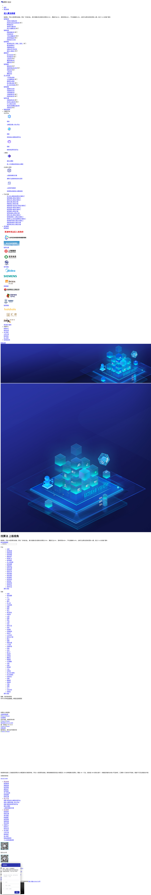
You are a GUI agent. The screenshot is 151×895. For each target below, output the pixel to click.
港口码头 (9, 612)
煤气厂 (9, 652)
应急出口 (9, 676)
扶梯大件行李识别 (12, 49)
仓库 (8, 663)
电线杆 (9, 654)
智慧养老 (9, 583)
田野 (8, 618)
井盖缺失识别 (10, 90)
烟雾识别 (9, 62)
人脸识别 (9, 71)
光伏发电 (9, 605)
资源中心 (6, 825)
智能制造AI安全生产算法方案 (16, 205)
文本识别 (9, 689)
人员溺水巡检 (10, 77)
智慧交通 (6, 98)
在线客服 (3, 717)
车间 (8, 650)
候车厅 (9, 633)
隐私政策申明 (7, 838)
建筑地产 (6, 53)
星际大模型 (7, 806)
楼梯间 (9, 680)
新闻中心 (6, 328)
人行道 (9, 644)
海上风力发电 (10, 672)
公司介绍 (6, 334)
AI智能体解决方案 (9, 808)
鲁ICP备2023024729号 (34, 881)
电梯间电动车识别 (12, 68)
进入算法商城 (9, 13)
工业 (8, 669)
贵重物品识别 (10, 47)
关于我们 (6, 830)
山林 (8, 616)
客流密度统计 (10, 45)
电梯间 (9, 682)
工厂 (8, 597)
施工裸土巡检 (10, 83)
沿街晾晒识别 (10, 92)
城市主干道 (10, 637)
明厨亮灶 (9, 566)
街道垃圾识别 (10, 96)
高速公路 (9, 642)
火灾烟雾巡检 (10, 79)
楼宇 (8, 601)
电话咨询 (3, 723)
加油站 (9, 629)
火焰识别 (9, 58)
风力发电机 (10, 674)
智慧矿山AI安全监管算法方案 (16, 218)
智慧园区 (6, 64)
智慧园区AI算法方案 (12, 211)
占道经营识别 (10, 94)
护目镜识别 (10, 34)
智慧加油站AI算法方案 (13, 213)
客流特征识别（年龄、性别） (15, 43)
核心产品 (6, 798)
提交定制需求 (18, 698)
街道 (8, 648)
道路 (8, 640)
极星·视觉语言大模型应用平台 (12, 800)
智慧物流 (9, 579)
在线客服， (10, 698)
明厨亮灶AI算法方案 (12, 203)
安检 (8, 627)
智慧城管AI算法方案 (14, 198)
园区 (8, 608)
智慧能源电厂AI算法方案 (15, 217)
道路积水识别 (10, 88)
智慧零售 (6, 41)
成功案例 (6, 810)
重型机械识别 (10, 60)
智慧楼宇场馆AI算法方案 (15, 220)
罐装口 (9, 657)
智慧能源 (6, 19)
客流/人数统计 (11, 51)
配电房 (9, 667)
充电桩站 (9, 631)
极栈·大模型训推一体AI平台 (11, 802)
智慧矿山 (9, 558)
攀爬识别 (9, 73)
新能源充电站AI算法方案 (14, 222)
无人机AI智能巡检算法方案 (16, 196)
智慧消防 (9, 575)
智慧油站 (9, 573)
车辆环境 (9, 646)
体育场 (9, 614)
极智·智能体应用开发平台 (11, 804)
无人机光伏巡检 (11, 85)
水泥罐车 (9, 661)
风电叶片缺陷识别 (12, 21)
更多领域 (6, 823)
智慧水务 (9, 571)
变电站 (9, 655)
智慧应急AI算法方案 (14, 207)
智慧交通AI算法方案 (12, 201)
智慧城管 (6, 87)
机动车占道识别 (11, 102)
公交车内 (9, 635)
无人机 (9, 603)
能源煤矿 (6, 286)
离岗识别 (9, 66)
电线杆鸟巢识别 (11, 26)
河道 (8, 684)
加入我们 (6, 338)
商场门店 (9, 625)
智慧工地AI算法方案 (14, 215)
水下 (8, 688)
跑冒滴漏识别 (10, 32)
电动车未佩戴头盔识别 (13, 105)
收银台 (9, 691)
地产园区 (6, 266)
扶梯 (8, 678)
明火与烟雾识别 (11, 28)
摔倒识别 (9, 70)
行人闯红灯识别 (11, 103)
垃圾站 (9, 671)
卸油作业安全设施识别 (13, 22)
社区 (8, 623)
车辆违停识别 (10, 100)
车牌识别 (9, 107)
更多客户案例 (7, 324)
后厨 (8, 665)
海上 (8, 610)
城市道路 (9, 595)
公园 (8, 622)
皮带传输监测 (10, 38)
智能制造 (6, 30)
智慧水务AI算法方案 (14, 200)
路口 (8, 639)
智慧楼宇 (9, 577)
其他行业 (9, 586)
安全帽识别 (10, 56)
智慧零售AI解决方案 (14, 209)
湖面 (8, 686)
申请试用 (3, 728)
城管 (8, 607)
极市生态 (6, 330)
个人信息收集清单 (9, 840)
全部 (8, 549)
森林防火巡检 (10, 81)
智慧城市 (6, 228)
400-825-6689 (9, 723)
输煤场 (9, 659)
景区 (8, 620)
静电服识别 (10, 24)
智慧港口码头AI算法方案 (14, 224)
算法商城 (6, 781)
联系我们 (6, 336)
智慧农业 (9, 585)
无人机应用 (7, 75)
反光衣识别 (10, 55)
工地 (8, 599)
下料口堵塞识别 (11, 36)
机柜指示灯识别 (11, 39)
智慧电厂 (9, 581)
